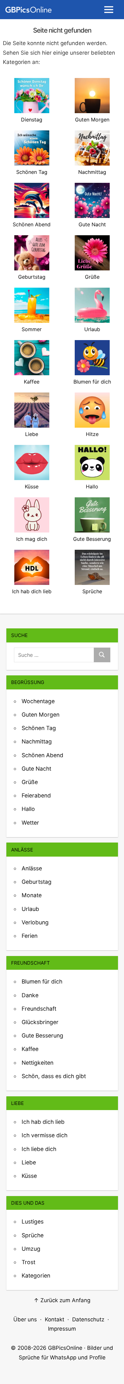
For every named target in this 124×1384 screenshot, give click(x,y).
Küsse (29, 1175)
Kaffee (30, 1049)
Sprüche (33, 1235)
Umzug (31, 1248)
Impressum (62, 1329)
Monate (32, 895)
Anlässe (32, 868)
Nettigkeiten (37, 1062)
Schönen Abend (42, 755)
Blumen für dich (42, 981)
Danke (30, 995)
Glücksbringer (40, 1022)
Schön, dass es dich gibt (54, 1076)
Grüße (30, 782)
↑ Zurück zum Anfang (62, 1300)
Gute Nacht (36, 768)
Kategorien (36, 1275)
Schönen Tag (39, 728)
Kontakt (54, 1319)
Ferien (30, 935)
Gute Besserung (42, 1035)
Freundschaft (39, 1008)
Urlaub (30, 909)
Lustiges (33, 1221)
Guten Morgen (40, 714)
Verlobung (35, 922)
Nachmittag (37, 741)
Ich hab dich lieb (43, 1121)
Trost (28, 1262)
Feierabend (36, 795)
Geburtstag (37, 881)
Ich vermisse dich (44, 1135)
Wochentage (38, 701)
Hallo (28, 808)
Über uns (25, 1319)
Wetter (30, 822)
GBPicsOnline (65, 1348)
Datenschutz (88, 1319)
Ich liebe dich (39, 1149)
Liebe (29, 1162)
